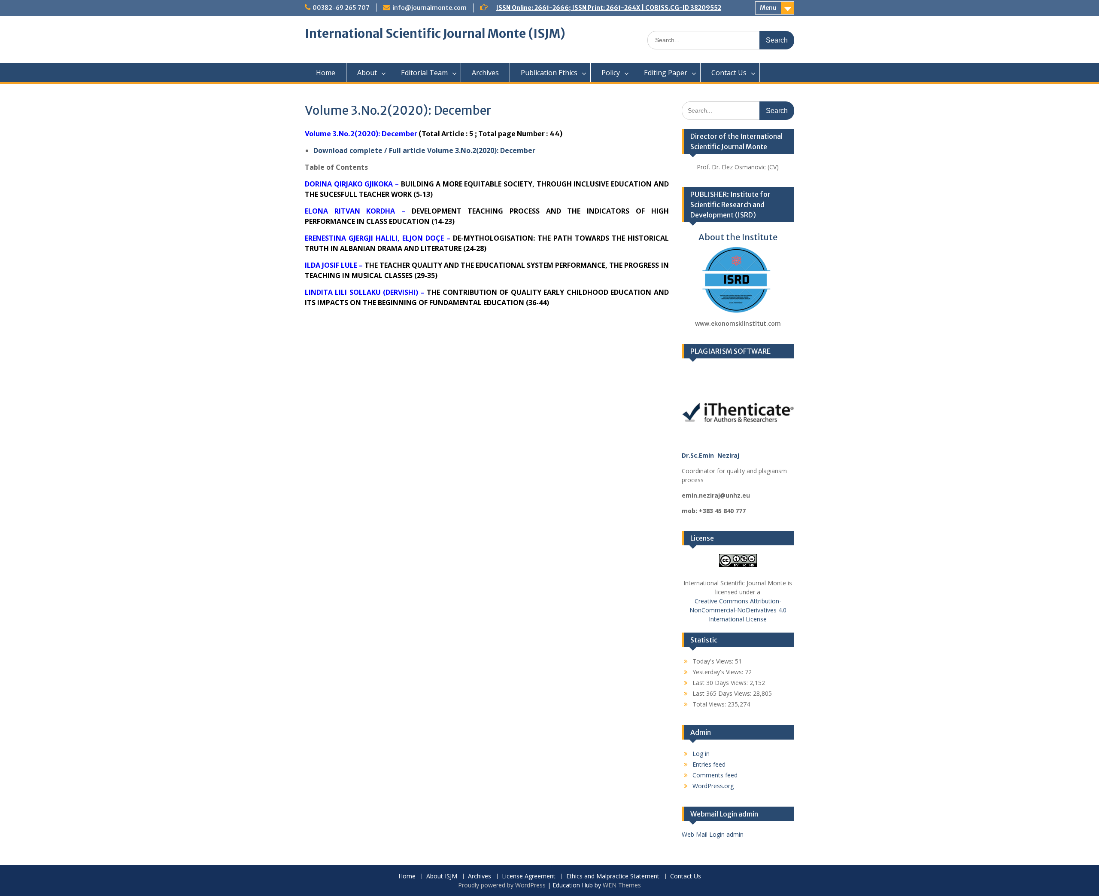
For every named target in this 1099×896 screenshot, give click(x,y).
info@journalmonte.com (429, 8)
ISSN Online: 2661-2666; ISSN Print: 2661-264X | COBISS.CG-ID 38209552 (608, 8)
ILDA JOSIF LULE (331, 265)
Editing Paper (665, 72)
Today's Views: (713, 661)
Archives (485, 72)
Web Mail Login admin (713, 834)
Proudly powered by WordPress (502, 885)
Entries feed (709, 764)
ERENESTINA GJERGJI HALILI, (353, 238)
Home (325, 72)
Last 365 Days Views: (722, 693)
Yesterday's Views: (718, 672)
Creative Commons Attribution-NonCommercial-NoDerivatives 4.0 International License (737, 610)
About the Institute (737, 237)
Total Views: (710, 704)
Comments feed (715, 775)
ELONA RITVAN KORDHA (350, 211)
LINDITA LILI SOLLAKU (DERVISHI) (361, 292)
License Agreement (529, 876)
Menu (768, 8)
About (367, 72)
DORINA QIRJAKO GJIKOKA (349, 184)
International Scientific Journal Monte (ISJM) (435, 33)
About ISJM (441, 876)
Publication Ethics (549, 72)
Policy (610, 72)
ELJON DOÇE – (427, 238)
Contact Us (729, 72)
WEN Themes (622, 885)
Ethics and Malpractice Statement (612, 876)
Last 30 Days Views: (721, 683)
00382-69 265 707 (341, 8)
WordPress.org (713, 786)
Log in (701, 753)
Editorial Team (424, 72)
